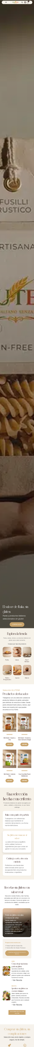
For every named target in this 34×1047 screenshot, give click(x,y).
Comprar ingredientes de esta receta (17, 953)
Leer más (9, 744)
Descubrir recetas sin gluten (17, 1012)
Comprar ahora (17, 624)
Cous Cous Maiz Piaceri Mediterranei (24, 775)
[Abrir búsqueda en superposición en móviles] (22, 2)
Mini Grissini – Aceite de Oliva (9, 775)
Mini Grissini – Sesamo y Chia (9, 738)
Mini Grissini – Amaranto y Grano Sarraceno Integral (24, 738)
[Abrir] (6, 2)
